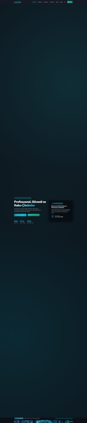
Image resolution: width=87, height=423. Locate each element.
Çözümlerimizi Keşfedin (20, 214)
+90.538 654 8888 (59, 216)
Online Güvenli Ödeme (34, 214)
